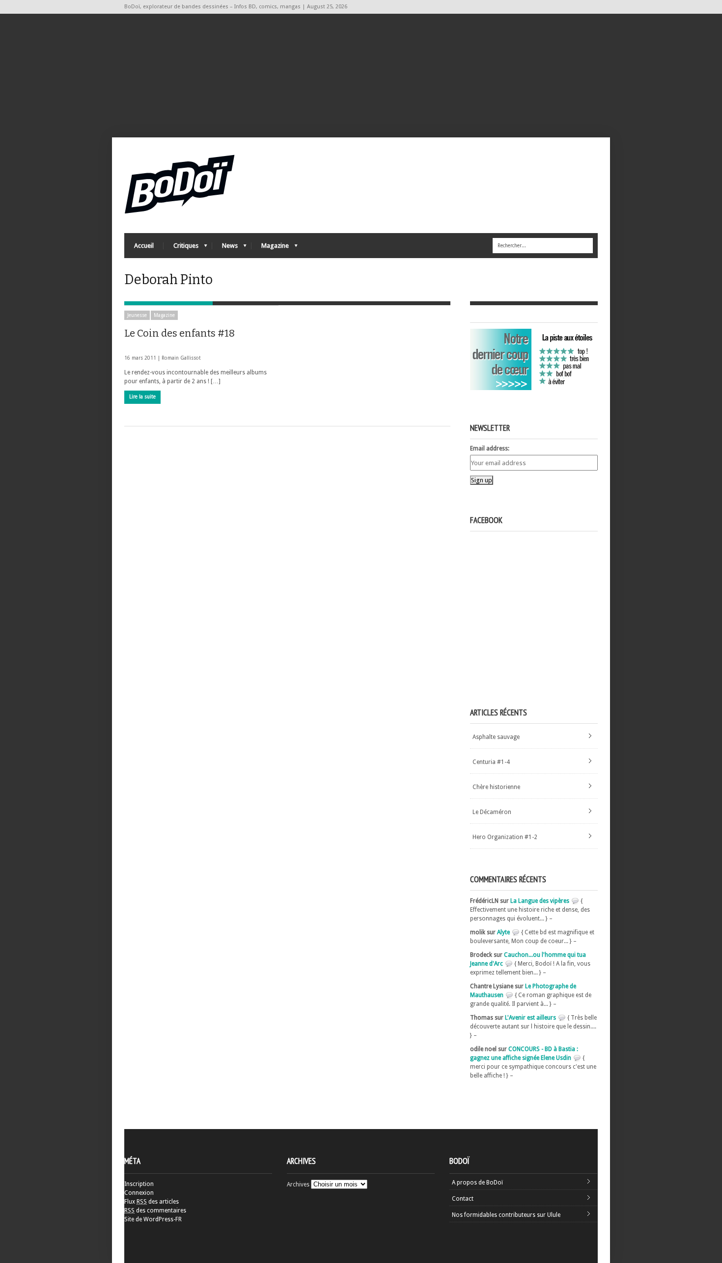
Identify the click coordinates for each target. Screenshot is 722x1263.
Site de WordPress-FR (153, 1219)
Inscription (139, 1184)
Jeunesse (137, 315)
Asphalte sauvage (496, 737)
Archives (298, 1184)
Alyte (503, 932)
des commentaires (155, 1210)
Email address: (489, 448)
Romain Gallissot (181, 358)
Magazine (270, 248)
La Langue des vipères (539, 900)
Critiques (181, 248)
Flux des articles (151, 1201)
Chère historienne (496, 787)
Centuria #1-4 (491, 762)
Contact (462, 1198)
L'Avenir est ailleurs (530, 1017)
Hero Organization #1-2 (504, 837)
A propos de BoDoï (477, 1182)
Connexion (139, 1192)
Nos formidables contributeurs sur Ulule (506, 1214)
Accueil (144, 245)
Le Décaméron (491, 812)
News (225, 248)
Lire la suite (142, 396)
